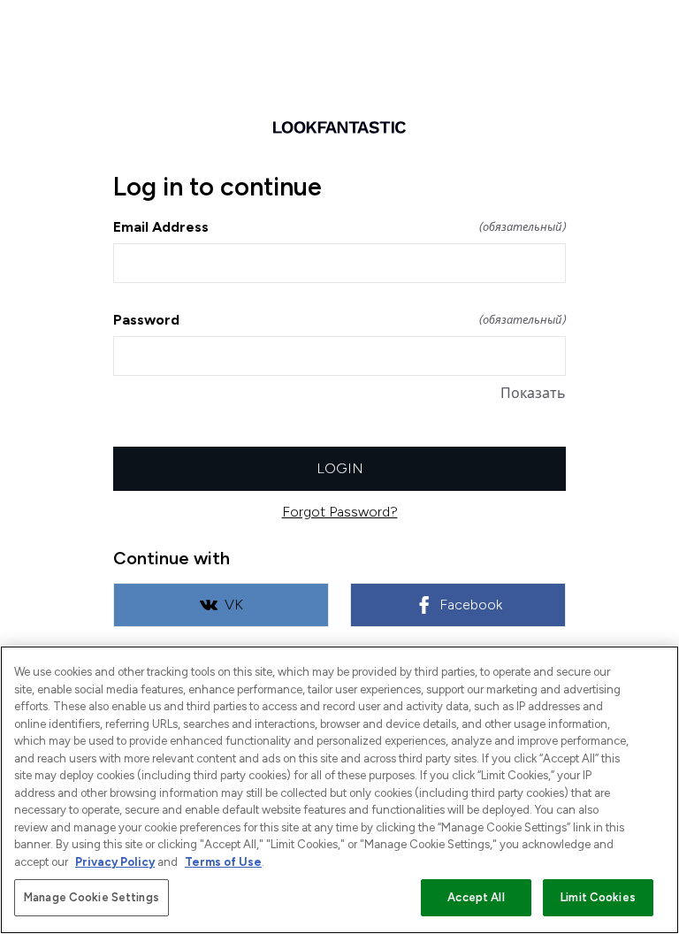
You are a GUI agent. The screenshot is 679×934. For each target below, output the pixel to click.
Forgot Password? (340, 511)
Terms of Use (223, 862)
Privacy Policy (115, 862)
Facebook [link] (470, 604)
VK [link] (234, 604)
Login (340, 468)
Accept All (475, 897)
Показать (533, 393)
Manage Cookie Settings (91, 897)
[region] (339, 790)
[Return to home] (339, 127)
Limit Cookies (598, 897)
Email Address (339, 226)
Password (339, 319)
